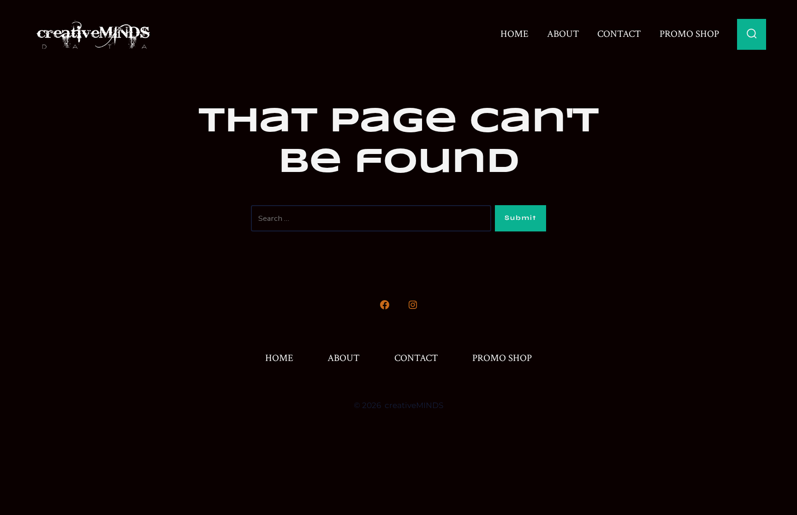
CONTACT (619, 34)
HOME (514, 34)
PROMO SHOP (689, 34)
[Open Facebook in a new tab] (385, 305)
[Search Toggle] (752, 34)
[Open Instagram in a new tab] (413, 305)
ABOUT (563, 34)
